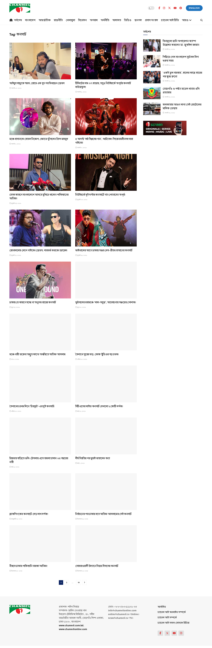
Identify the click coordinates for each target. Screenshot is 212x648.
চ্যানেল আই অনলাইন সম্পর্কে (172, 612)
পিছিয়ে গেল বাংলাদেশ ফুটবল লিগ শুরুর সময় (181, 59)
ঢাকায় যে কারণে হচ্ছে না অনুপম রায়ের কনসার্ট (32, 302)
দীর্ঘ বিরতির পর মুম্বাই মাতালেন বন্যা (92, 458)
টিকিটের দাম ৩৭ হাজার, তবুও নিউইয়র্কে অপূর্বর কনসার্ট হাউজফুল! (103, 85)
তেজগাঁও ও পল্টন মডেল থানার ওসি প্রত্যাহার (181, 91)
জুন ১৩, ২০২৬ (81, 307)
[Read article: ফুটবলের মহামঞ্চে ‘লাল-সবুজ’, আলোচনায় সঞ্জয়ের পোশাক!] (106, 280)
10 (78, 582)
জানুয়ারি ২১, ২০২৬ (16, 519)
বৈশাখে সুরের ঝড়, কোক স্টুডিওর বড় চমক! (97, 354)
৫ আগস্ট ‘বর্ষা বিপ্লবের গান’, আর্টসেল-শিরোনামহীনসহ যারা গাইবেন (104, 141)
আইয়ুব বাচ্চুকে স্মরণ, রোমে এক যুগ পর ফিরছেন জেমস (36, 83)
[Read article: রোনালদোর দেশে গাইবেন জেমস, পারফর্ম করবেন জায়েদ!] (40, 228)
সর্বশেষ (18, 20)
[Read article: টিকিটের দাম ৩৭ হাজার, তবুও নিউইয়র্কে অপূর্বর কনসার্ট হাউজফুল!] (106, 61)
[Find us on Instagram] (164, 8)
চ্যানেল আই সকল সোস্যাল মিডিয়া (173, 623)
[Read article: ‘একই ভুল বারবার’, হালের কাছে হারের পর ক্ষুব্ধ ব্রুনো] (152, 77)
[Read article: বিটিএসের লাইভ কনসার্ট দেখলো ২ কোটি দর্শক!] (106, 384)
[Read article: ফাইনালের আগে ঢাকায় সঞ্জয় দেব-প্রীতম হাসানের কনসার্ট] (106, 228)
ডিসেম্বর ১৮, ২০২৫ (16, 571)
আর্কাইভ (162, 607)
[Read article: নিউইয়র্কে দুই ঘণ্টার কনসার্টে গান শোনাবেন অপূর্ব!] (106, 172)
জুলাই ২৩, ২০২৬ (82, 199)
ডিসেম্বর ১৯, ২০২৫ (82, 519)
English (194, 8)
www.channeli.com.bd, (71, 625)
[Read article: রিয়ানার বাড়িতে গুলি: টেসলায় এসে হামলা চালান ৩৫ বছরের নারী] (40, 436)
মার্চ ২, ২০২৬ (81, 463)
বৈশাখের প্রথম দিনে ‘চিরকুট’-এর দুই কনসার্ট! (32, 406)
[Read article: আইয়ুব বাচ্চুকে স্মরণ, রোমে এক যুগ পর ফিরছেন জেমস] (40, 61)
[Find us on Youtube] (175, 8)
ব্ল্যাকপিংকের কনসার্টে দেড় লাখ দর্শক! (28, 514)
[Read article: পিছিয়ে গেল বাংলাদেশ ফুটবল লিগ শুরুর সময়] (152, 61)
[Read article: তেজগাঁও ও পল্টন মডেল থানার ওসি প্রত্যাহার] (152, 93)
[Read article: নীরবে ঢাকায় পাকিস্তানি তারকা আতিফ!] (40, 543)
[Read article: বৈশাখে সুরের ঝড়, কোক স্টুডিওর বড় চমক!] (106, 332)
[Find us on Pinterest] (180, 8)
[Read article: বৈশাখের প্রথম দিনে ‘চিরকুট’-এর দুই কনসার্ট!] (40, 384)
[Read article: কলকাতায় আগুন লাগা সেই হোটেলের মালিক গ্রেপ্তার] (152, 109)
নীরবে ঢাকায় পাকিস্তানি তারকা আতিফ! (28, 566)
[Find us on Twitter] (169, 8)
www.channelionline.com (73, 629)
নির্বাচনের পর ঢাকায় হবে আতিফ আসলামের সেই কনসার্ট (103, 514)
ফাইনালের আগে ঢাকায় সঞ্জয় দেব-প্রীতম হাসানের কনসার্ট (103, 250)
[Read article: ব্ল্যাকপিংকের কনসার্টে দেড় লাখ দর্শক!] (40, 491)
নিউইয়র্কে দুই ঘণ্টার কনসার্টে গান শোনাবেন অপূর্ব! (100, 195)
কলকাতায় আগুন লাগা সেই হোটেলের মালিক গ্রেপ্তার (182, 107)
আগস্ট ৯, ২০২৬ (81, 92)
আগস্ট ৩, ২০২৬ (82, 147)
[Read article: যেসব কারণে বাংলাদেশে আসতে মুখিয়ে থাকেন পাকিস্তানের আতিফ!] (40, 172)
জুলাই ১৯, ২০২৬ (82, 255)
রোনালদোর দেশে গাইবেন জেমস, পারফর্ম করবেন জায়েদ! (38, 250)
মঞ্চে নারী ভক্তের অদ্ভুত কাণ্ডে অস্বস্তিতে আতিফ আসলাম (37, 354)
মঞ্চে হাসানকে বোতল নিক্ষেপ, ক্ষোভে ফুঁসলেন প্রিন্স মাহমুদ (38, 139)
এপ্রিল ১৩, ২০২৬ (82, 359)
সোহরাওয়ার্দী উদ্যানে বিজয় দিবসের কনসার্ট (96, 566)
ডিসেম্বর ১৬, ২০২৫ (82, 571)
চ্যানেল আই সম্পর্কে (167, 617)
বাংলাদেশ (30, 20)
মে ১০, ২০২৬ (15, 359)
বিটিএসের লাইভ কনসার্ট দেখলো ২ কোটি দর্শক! (99, 406)
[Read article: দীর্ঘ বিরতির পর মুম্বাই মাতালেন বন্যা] (106, 436)
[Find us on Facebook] (159, 8)
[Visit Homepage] (19, 8)
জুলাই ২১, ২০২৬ (16, 255)
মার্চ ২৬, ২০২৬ (81, 411)
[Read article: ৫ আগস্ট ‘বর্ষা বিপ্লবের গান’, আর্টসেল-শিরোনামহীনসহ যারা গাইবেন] (106, 116)
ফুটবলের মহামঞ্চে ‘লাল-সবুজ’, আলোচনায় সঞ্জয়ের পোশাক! (105, 302)
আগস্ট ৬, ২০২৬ (15, 144)
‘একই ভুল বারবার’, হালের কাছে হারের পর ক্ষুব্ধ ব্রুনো (182, 75)
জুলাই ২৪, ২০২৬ (16, 203)
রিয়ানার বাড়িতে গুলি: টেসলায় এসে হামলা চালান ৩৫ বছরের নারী (38, 460)
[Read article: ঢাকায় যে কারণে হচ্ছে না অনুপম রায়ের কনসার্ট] (40, 280)
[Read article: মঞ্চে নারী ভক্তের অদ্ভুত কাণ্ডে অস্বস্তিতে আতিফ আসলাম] (40, 332)
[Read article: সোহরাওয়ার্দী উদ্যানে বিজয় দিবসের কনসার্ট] (106, 543)
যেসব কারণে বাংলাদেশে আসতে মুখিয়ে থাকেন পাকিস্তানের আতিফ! (39, 197)
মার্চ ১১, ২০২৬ (15, 467)
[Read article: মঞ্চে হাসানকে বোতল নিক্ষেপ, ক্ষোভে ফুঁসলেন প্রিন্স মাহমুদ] (40, 116)
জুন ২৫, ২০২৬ (15, 307)
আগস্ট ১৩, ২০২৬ (16, 88)
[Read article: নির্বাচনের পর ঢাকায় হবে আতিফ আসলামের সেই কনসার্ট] (106, 491)
